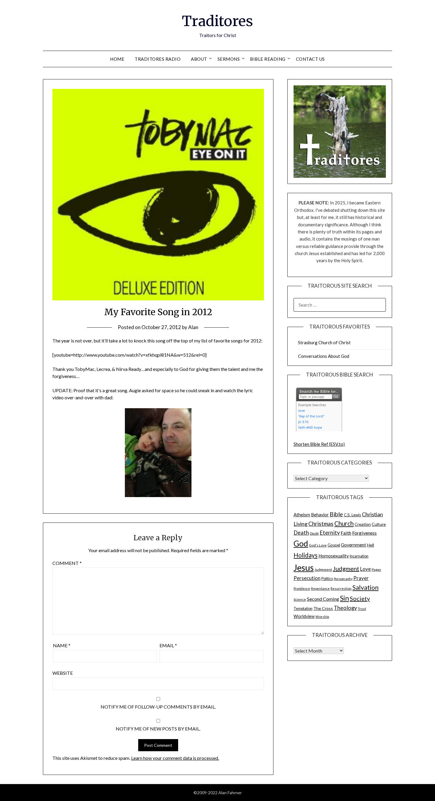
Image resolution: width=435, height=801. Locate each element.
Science (300, 599)
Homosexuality (333, 555)
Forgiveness (364, 533)
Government (353, 544)
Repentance (320, 588)
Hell (370, 544)
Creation (363, 524)
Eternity (330, 532)
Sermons (229, 59)
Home (117, 59)
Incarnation (359, 556)
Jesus (304, 567)
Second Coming (323, 599)
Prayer (361, 578)
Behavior (320, 514)
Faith (346, 533)
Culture (379, 524)
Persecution (307, 578)
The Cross (323, 608)
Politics (327, 578)
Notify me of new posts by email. (158, 728)
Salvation (365, 587)
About (199, 59)
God (301, 543)
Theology (345, 608)
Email (168, 645)
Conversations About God (323, 356)
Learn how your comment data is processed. (175, 758)
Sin (344, 598)
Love (365, 569)
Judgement (323, 569)
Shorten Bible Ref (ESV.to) (319, 444)
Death (301, 532)
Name (61, 645)
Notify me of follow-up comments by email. (158, 706)
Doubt (314, 533)
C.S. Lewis (352, 514)
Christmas (321, 523)
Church (344, 523)
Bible (336, 514)
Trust (362, 608)
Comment (67, 563)
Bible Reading (268, 59)
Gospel (334, 545)
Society (360, 598)
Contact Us (310, 59)
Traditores (217, 21)
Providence (302, 588)
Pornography (343, 579)
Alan (193, 327)
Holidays (306, 555)
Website (62, 673)
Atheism (302, 514)
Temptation (303, 608)
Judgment (346, 568)
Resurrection (341, 588)
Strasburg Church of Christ (324, 342)
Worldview (304, 616)
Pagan (376, 569)
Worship (322, 616)
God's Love (318, 545)
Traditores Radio (158, 59)
